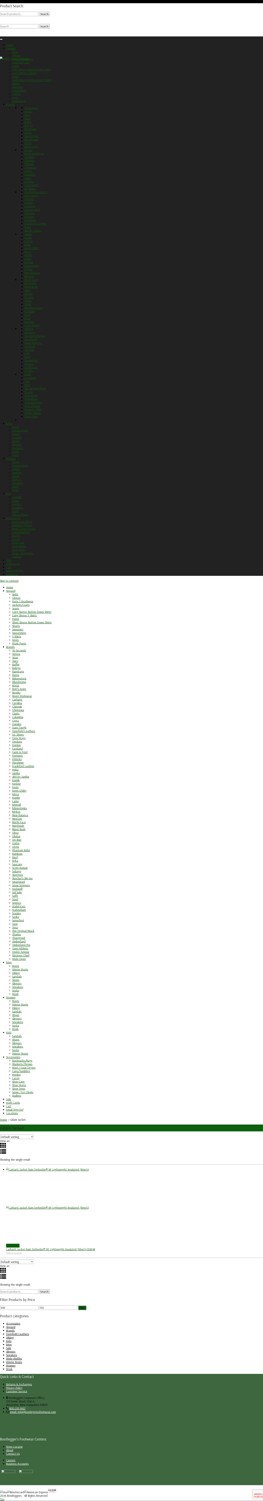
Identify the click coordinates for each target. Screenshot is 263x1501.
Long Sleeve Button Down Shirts (31, 69)
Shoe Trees (18, 549)
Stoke (27, 374)
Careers (10, 1460)
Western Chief (33, 409)
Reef (27, 315)
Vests (15, 97)
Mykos (28, 269)
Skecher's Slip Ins (34, 336)
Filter (82, 1308)
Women (10, 458)
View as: (5, 1141)
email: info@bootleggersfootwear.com (33, 1412)
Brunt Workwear (34, 153)
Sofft (27, 353)
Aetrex (28, 111)
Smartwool (30, 339)
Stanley (28, 371)
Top (2, 1499)
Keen (27, 244)
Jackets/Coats (21, 62)
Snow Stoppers (33, 343)
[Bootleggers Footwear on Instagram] (8, 1472)
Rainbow (29, 311)
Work (15, 455)
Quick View (12, 1246)
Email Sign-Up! (14, 570)
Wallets (16, 556)
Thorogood (30, 395)
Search (44, 14)
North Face (31, 280)
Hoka (27, 227)
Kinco (27, 251)
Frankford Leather (35, 223)
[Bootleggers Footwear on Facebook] (26, 1472)
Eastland (29, 206)
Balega (28, 125)
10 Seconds (31, 108)
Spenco (28, 364)
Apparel (10, 48)
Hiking (16, 434)
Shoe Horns (19, 546)
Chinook (29, 164)
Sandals (17, 437)
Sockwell (29, 346)
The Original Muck (35, 388)
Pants (15, 76)
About (9, 1450)
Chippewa (30, 167)
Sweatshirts (19, 90)
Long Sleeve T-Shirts (24, 73)
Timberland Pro (33, 402)
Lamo (27, 258)
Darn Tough (31, 185)
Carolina (29, 160)
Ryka (27, 318)
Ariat (27, 115)
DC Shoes (30, 188)
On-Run (28, 297)
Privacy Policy (14, 1388)
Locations (12, 574)
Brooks (28, 150)
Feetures (29, 213)
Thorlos (28, 392)
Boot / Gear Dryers (23, 528)
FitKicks (29, 216)
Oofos (28, 301)
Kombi (28, 255)
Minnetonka (31, 265)
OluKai (28, 294)
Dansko (28, 181)
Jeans (15, 66)
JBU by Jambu (32, 230)
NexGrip (29, 276)
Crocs (27, 178)
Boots (15, 427)
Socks (15, 451)
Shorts (16, 83)
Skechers (29, 332)
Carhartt (29, 157)
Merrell (28, 262)
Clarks (28, 171)
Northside (30, 283)
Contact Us (13, 1453)
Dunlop (28, 202)
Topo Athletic (32, 406)
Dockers (29, 199)
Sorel (27, 357)
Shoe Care (18, 542)
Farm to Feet (32, 209)
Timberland (31, 399)
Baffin (28, 122)
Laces (15, 539)
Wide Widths (14, 1358)
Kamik (28, 237)
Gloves (16, 55)
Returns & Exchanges (19, 1384)
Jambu (28, 234)
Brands (10, 104)
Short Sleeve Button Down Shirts (32, 80)
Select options (14, 1253)
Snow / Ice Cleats (22, 553)
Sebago (28, 329)
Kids (8, 493)
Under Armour (32, 413)
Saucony (29, 322)
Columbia (29, 174)
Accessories (13, 518)
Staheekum (31, 360)
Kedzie (28, 241)
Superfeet (30, 378)
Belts (15, 52)
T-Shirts (16, 94)
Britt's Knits (31, 146)
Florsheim (30, 220)
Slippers (16, 444)
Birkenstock (31, 136)
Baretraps (30, 129)
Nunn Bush (31, 287)
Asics (27, 118)
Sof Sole (29, 350)
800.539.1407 (17, 1408)
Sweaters (17, 87)
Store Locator (14, 1446)
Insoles (16, 535)
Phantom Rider (33, 308)
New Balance (32, 273)
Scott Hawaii (32, 325)
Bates (27, 132)
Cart (8, 567)
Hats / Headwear (22, 59)
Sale (8, 560)
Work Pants (19, 101)
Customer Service (16, 1391)
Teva (27, 385)
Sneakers (17, 448)
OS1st (27, 304)
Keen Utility (31, 248)
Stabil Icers (31, 367)
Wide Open (31, 416)
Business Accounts (17, 1463)
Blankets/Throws (22, 525)
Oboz (27, 290)
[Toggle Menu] (1, 39)
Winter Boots (20, 430)
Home (9, 45)
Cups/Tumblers (21, 532)
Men (9, 423)
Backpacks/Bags (22, 521)
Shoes (15, 441)
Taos (27, 381)
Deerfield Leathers (35, 192)
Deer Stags (31, 195)
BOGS (27, 143)
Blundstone (31, 139)
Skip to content (9, 581)
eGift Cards (13, 563)
